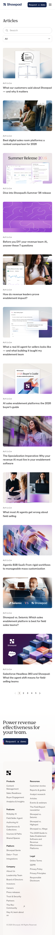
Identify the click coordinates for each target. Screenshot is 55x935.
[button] (50, 4)
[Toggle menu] (50, 4)
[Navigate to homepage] (13, 4)
